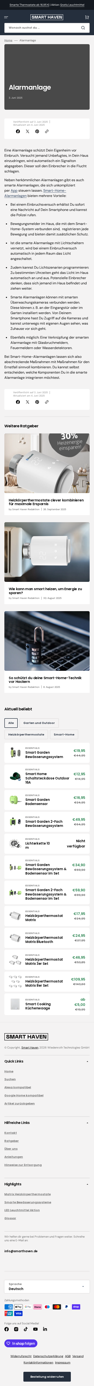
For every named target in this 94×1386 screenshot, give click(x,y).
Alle (11, 723)
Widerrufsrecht (20, 1356)
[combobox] (47, 28)
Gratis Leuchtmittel (72, 5)
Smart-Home (64, 734)
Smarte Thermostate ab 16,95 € (29, 5)
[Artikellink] (47, 474)
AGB (68, 1356)
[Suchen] (84, 28)
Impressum (62, 1362)
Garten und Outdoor (39, 723)
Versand (78, 1356)
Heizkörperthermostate (26, 734)
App (14, 190)
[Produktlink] (47, 753)
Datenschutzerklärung (48, 1356)
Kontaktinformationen (38, 1362)
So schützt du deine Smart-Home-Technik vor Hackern (45, 679)
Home (8, 40)
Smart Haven (29, 1047)
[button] (6, 17)
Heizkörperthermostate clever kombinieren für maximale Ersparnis (46, 502)
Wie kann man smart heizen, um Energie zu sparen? (45, 590)
